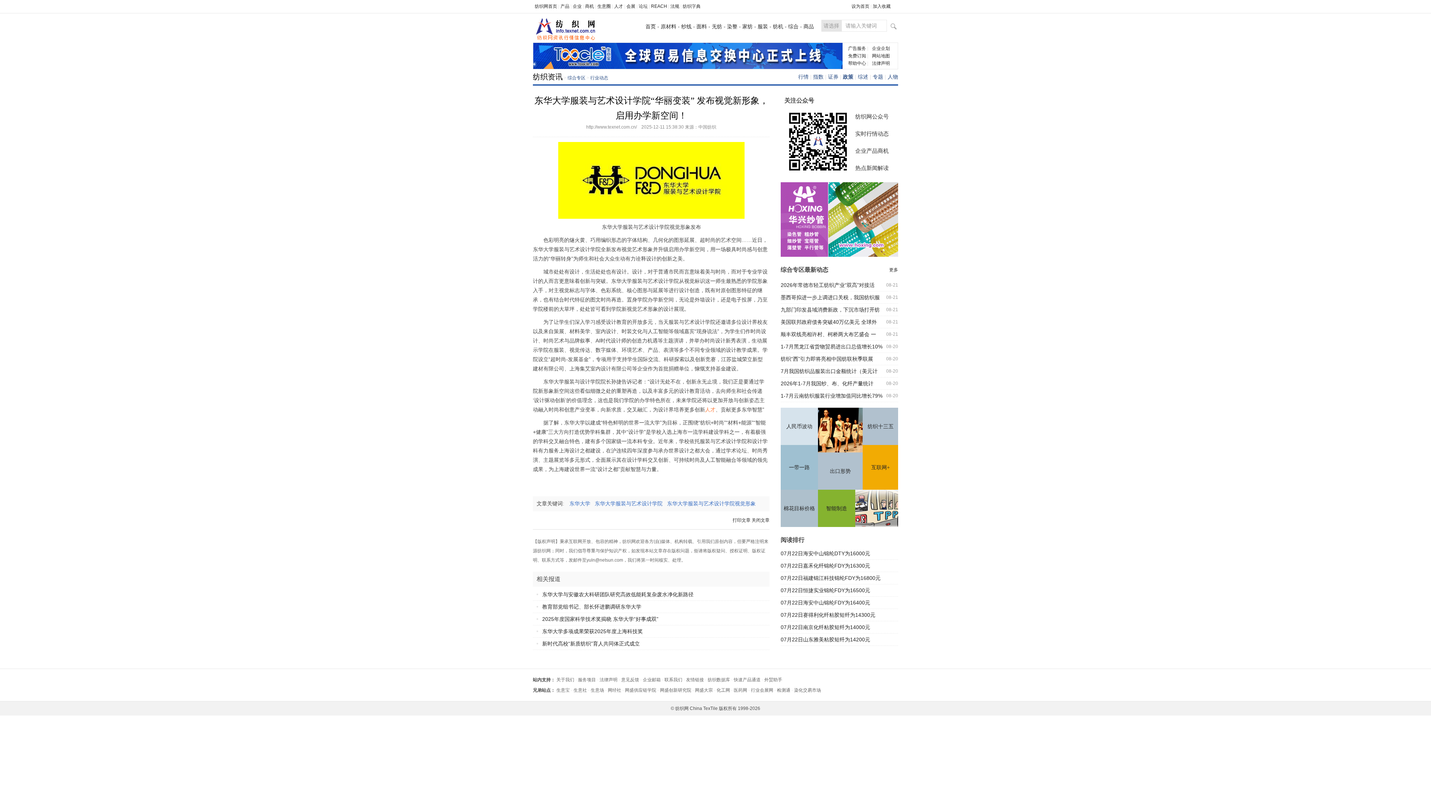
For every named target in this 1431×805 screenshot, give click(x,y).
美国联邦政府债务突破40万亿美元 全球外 (829, 322)
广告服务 (857, 48)
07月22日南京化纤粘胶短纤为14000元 (825, 627)
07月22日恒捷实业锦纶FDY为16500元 (825, 590)
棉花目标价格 (799, 508)
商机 (589, 6)
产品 (564, 6)
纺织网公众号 (872, 116)
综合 (793, 26)
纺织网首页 (546, 6)
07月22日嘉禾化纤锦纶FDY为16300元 (825, 566)
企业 (577, 6)
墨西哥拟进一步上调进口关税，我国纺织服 (830, 297)
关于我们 (565, 679)
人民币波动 (799, 426)
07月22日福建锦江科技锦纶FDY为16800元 (831, 578)
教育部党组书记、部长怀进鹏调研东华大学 (591, 607)
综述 (863, 77)
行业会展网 (762, 690)
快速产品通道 (747, 679)
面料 (701, 26)
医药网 (740, 690)
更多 (893, 269)
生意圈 (604, 6)
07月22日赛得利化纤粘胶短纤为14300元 (828, 615)
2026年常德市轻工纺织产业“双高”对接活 (828, 285)
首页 (650, 26)
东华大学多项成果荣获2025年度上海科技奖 (592, 631)
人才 (618, 6)
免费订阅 (857, 56)
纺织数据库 (719, 679)
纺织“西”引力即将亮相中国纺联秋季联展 (827, 359)
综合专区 (576, 77)
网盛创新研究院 (675, 690)
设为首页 (860, 6)
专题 (878, 77)
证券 (833, 77)
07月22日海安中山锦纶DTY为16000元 (825, 553)
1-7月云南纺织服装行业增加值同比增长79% (831, 396)
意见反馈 (630, 679)
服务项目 (587, 679)
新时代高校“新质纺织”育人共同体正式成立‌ (591, 644)
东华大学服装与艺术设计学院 (631, 503)
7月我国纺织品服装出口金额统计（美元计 (829, 371)
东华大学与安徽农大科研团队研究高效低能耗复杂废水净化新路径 (618, 594)
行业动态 (599, 77)
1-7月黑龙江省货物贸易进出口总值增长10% (831, 347)
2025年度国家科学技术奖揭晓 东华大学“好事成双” (600, 619)
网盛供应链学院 (640, 690)
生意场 (597, 690)
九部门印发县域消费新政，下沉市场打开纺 (830, 310)
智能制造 (836, 508)
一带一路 (799, 467)
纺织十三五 (881, 426)
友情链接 (695, 679)
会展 (630, 6)
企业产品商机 (872, 151)
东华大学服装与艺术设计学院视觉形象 (713, 503)
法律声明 (881, 63)
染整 (732, 26)
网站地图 (881, 56)
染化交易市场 (807, 690)
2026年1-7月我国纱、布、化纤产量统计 (827, 383)
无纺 (717, 26)
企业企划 (881, 48)
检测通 (783, 690)
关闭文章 (761, 520)
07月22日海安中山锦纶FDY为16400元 (825, 603)
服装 (763, 26)
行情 (803, 77)
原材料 (668, 26)
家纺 (747, 26)
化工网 (723, 690)
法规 (674, 6)
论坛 (643, 6)
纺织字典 (692, 6)
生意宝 (563, 690)
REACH (659, 6)
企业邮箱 (652, 679)
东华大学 (582, 503)
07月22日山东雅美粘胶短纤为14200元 (825, 640)
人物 (893, 77)
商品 (808, 26)
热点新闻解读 (872, 168)
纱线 (686, 26)
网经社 (614, 690)
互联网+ (880, 467)
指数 (818, 77)
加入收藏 (882, 6)
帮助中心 (857, 63)
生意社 (580, 690)
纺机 (778, 26)
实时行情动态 (872, 133)
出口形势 (840, 471)
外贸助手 (773, 679)
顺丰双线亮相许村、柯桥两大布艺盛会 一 (828, 334)
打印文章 (742, 520)
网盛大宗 (704, 690)
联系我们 (673, 679)
